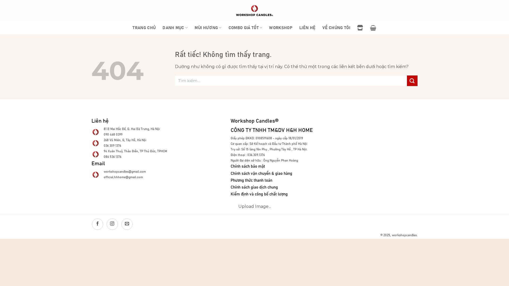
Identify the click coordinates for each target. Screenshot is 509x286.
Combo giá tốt (244, 28)
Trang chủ (144, 28)
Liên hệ (307, 28)
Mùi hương (206, 28)
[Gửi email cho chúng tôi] (127, 224)
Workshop (280, 28)
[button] (373, 28)
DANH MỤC (173, 28)
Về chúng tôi (336, 28)
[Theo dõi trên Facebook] (97, 224)
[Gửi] (412, 80)
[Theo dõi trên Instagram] (112, 224)
